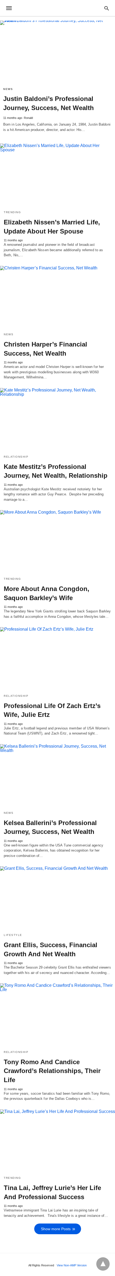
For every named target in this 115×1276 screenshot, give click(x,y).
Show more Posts (56, 1229)
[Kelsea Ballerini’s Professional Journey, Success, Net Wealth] (57, 775)
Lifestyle (13, 935)
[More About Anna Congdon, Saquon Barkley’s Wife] (57, 541)
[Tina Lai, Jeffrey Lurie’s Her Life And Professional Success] (57, 1140)
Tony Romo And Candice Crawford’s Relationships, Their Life (52, 1070)
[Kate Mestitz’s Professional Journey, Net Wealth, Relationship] (57, 419)
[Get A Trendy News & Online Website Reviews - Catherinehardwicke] (57, 8)
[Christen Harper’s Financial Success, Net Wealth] (57, 297)
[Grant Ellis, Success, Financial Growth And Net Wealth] (57, 897)
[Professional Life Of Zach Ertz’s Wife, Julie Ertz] (57, 658)
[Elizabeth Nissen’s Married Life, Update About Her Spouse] (57, 175)
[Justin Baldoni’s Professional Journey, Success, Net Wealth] (57, 52)
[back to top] (103, 1264)
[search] (106, 8)
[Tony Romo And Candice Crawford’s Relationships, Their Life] (57, 1014)
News (8, 89)
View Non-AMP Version (72, 1265)
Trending (12, 212)
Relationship (16, 456)
